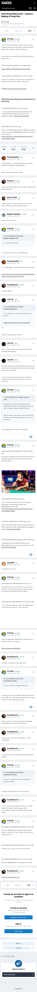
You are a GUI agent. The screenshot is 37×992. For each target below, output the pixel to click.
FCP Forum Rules (9, 974)
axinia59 (10, 563)
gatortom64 (12, 197)
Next (30, 31)
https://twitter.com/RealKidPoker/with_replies (16, 69)
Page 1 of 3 (18, 31)
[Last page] (34, 30)
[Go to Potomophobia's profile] (4, 158)
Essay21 (10, 181)
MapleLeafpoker (13, 214)
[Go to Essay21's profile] (4, 182)
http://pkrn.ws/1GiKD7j (14, 529)
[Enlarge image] (14, 88)
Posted (13, 41)
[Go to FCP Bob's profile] (4, 40)
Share (19, 943)
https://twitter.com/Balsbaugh (11, 648)
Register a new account (18, 917)
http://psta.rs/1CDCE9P (9, 547)
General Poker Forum (18, 24)
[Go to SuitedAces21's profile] (4, 286)
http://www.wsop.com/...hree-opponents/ (17, 322)
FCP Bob (6, 22)
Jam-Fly (10, 299)
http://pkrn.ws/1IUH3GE (21, 116)
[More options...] (33, 39)
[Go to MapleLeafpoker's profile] (4, 215)
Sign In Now (18, 931)
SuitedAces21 (12, 285)
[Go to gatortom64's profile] (4, 198)
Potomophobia (13, 157)
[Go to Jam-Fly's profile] (4, 300)
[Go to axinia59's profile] (4, 564)
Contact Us (18, 989)
